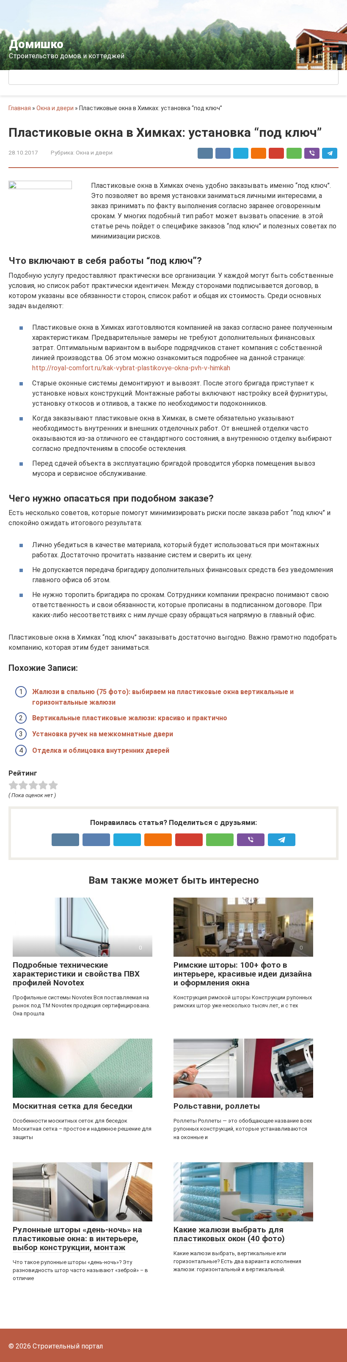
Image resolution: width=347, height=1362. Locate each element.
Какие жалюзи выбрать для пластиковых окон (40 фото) (229, 1234)
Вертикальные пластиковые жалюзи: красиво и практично (129, 718)
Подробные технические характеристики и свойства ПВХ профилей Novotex (76, 974)
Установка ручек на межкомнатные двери (102, 734)
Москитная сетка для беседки (72, 1106)
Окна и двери (55, 108)
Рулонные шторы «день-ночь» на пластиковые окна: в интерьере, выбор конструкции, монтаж (77, 1238)
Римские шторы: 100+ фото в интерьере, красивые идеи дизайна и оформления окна (243, 974)
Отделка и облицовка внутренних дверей (100, 750)
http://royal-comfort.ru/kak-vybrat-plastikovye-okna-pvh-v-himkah (131, 368)
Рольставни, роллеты (217, 1106)
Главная (19, 108)
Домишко (36, 44)
